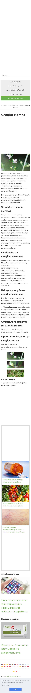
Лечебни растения (16, 105)
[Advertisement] (15, 20)
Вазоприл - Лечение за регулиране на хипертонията (14, 649)
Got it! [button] (15, 689)
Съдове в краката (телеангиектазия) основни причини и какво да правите (14, 530)
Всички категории (15, 98)
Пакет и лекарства (15, 86)
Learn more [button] (5, 685)
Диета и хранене (15, 94)
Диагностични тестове (15, 90)
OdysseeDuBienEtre (14, 676)
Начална (4, 105)
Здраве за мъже (15, 82)
